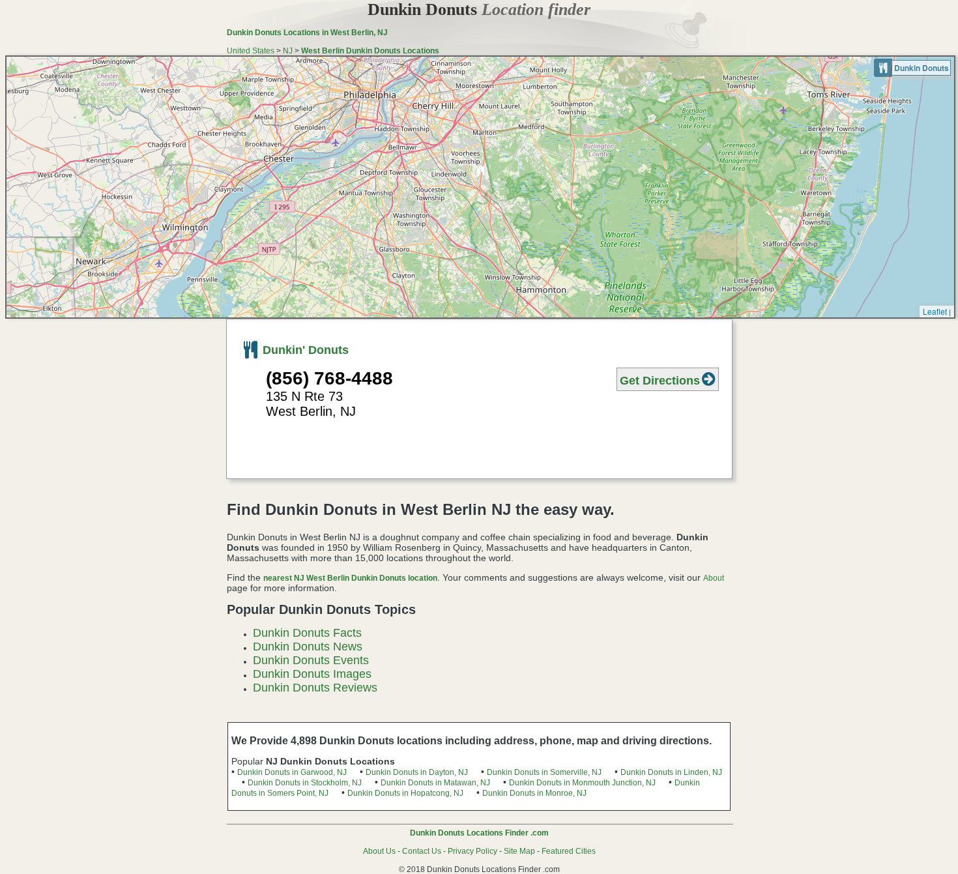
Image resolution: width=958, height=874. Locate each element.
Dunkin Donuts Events (311, 660)
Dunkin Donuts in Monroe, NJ (534, 793)
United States (250, 50)
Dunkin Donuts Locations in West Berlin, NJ (307, 32)
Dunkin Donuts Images (312, 673)
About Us (379, 851)
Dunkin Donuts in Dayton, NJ (417, 772)
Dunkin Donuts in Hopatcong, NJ (405, 793)
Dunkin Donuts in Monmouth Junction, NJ (582, 782)
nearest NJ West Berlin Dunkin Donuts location (350, 578)
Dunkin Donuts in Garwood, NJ (292, 772)
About (713, 578)
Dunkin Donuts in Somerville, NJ (544, 772)
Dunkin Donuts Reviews (315, 687)
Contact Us (421, 851)
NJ (288, 50)
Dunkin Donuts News (307, 646)
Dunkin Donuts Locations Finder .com (479, 833)
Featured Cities (569, 851)
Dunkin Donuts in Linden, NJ (671, 772)
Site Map (519, 851)
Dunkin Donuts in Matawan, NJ (435, 782)
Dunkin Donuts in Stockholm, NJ (305, 782)
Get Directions (660, 380)
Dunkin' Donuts (306, 350)
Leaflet (935, 311)
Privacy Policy (472, 851)
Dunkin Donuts (479, 9)
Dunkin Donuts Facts (307, 632)
